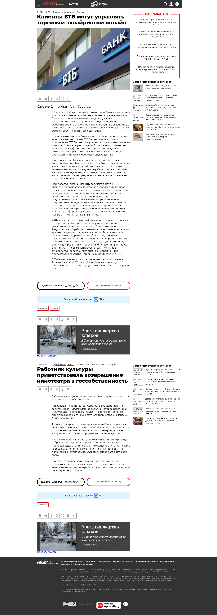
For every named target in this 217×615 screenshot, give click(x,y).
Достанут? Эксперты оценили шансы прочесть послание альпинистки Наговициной (162, 401)
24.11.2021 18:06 (43, 12)
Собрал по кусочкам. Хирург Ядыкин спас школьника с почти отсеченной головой (162, 391)
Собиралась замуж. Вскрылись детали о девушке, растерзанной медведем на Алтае (160, 117)
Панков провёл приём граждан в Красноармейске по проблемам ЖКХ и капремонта (156, 69)
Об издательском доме (72, 561)
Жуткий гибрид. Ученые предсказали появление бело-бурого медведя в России (162, 371)
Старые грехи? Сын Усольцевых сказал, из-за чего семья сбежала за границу (161, 381)
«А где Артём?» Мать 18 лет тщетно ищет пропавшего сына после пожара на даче (161, 97)
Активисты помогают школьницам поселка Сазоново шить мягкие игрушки (156, 34)
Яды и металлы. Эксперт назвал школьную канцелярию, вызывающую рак (159, 136)
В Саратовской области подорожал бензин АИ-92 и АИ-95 (156, 57)
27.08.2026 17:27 (44, 364)
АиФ (39, 92)
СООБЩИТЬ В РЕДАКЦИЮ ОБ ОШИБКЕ (77, 564)
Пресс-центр (104, 561)
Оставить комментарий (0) (108, 286)
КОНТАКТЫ (90, 561)
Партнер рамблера (86, 604)
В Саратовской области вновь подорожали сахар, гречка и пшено (156, 45)
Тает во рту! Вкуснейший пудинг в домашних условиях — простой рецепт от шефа (161, 420)
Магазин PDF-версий (122, 561)
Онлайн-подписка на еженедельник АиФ (155, 561)
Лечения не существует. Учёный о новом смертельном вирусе (160, 87)
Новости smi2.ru (47, 355)
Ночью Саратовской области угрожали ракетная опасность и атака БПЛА (156, 22)
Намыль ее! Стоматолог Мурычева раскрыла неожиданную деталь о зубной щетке (161, 107)
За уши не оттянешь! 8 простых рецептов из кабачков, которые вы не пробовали (162, 127)
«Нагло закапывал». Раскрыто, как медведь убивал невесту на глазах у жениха (161, 410)
